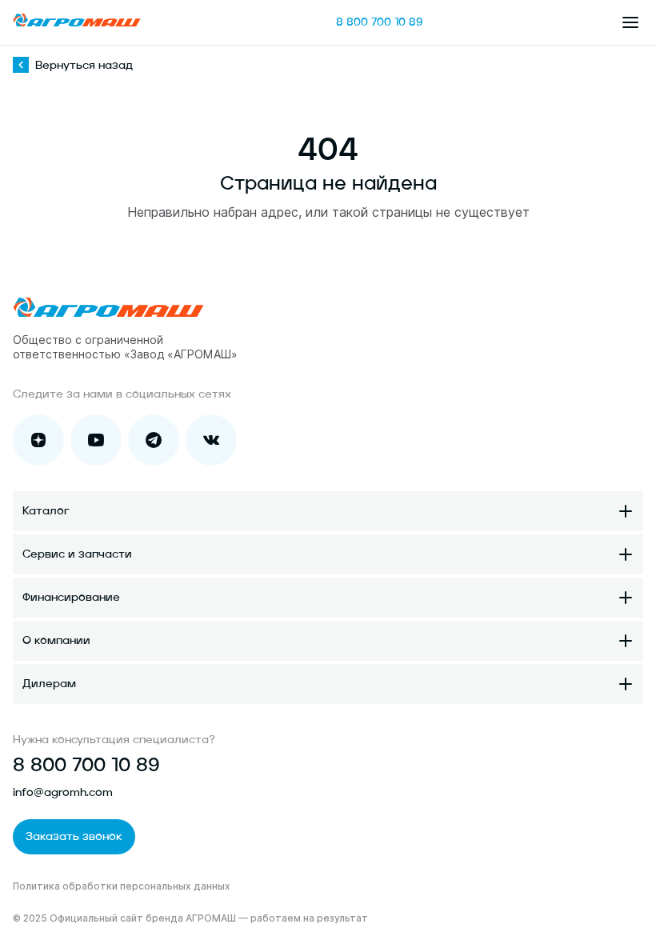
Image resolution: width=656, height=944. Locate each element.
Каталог (46, 511)
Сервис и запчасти (77, 554)
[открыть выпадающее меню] (630, 22)
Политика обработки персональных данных (121, 886)
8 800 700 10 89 (379, 22)
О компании (56, 640)
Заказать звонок (74, 836)
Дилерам (49, 684)
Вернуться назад (84, 65)
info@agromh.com (63, 792)
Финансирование (71, 597)
